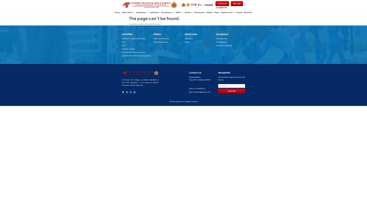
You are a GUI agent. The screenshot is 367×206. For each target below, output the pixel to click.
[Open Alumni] (192, 12)
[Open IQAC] (182, 12)
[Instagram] (134, 92)
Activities (127, 34)
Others (157, 34)
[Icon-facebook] (123, 92)
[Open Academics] (147, 12)
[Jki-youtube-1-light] (131, 92)
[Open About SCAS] (133, 12)
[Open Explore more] (234, 12)
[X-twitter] (127, 92)
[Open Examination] (173, 12)
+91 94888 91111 (221, 8)
